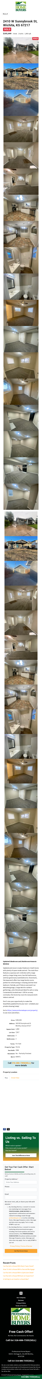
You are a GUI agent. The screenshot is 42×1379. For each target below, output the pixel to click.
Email (7, 1194)
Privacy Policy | (15, 1246)
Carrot (31, 1375)
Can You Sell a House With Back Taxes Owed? (18, 1266)
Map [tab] (6, 1078)
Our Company (21, 1298)
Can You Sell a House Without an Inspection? (18, 1276)
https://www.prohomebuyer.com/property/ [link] (22, 1010)
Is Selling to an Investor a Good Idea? (16, 1279)
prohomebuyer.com (15, 1218)
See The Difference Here (21, 1155)
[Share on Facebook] (4, 1129)
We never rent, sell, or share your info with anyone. (20, 1203)
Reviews (21, 1300)
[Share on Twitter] (8, 1129)
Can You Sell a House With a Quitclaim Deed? (18, 1273)
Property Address (11, 1179)
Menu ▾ (5, 14)
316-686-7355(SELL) (21, 1063)
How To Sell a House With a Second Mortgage (19, 1269)
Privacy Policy (21, 1303)
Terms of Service (26, 1246)
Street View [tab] (15, 1078)
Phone (7, 1187)
